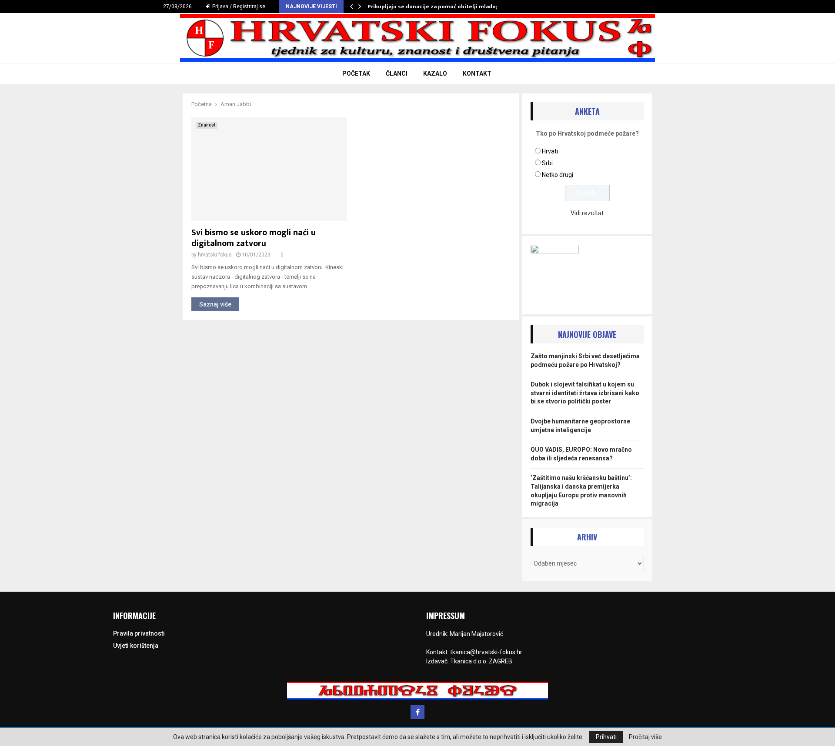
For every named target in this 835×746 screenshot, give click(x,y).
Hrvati (550, 151)
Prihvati (606, 736)
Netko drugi (557, 174)
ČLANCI (396, 73)
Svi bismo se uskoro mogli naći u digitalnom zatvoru (253, 238)
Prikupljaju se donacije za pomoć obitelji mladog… (435, 6)
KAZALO (435, 73)
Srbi (547, 163)
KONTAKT (477, 73)
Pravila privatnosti (139, 633)
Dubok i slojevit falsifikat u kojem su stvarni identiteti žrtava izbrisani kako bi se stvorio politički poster (585, 393)
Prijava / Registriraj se (238, 6)
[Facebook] (417, 712)
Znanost (206, 125)
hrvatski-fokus (215, 255)
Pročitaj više (645, 737)
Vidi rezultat (587, 213)
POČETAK (356, 73)
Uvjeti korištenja (135, 645)
